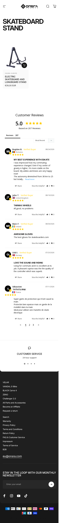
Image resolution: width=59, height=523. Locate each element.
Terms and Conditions (12, 429)
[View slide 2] (28, 363)
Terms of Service (10, 445)
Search (6, 417)
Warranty (7, 421)
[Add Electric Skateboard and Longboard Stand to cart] (24, 65)
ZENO (5, 394)
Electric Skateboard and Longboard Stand (15, 79)
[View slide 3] (31, 363)
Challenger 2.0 (9, 398)
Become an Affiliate (11, 406)
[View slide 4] (34, 363)
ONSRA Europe (11, 73)
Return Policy (9, 433)
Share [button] (19, 186)
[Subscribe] (51, 484)
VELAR (6, 382)
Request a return (10, 411)
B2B (4, 449)
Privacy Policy (9, 425)
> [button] (38, 324)
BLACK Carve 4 (10, 390)
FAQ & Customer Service (14, 437)
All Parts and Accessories (14, 402)
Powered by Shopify (40, 518)
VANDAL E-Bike (10, 386)
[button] (48, 186)
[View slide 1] (24, 363)
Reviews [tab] (9, 135)
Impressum (8, 441)
